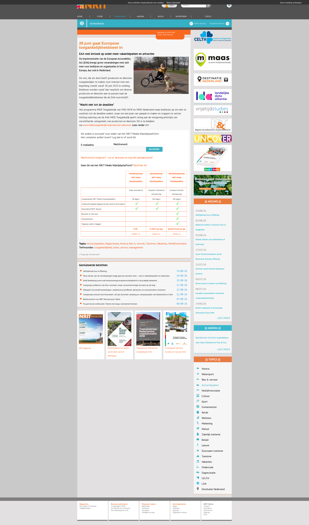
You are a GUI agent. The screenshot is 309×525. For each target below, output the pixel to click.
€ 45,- (136, 229)
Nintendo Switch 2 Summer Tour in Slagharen (211, 227)
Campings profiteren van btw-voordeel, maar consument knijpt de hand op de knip (119, 285)
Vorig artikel (200, 24)
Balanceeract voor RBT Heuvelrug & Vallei (101, 299)
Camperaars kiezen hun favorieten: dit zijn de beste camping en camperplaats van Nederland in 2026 (128, 294)
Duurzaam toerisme (212, 450)
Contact (207, 506)
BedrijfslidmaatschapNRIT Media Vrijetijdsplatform (177, 177)
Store (100, 16)
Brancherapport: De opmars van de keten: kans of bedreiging (118, 352)
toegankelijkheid (103, 247)
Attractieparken (95, 243)
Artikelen (176, 508)
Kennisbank (120, 16)
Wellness (206, 418)
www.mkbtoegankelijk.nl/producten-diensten (107, 125)
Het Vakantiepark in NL (120, 510)
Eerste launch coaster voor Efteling (211, 283)
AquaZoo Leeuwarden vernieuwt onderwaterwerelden (210, 295)
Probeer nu (136, 234)
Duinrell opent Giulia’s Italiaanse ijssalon (210, 271)
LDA (204, 483)
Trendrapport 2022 (118, 506)
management (136, 247)
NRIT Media (208, 504)
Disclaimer (208, 508)
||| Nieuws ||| (213, 201)
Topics (208, 16)
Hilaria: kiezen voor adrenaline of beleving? (210, 241)
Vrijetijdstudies (85, 508)
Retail (205, 412)
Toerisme (151, 243)
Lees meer (223, 318)
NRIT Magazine (85, 348)
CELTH (205, 478)
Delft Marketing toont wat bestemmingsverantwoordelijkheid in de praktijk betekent (120, 280)
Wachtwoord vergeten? (93, 157)
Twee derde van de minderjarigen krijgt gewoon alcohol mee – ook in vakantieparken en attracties (126, 276)
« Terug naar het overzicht (89, 254)
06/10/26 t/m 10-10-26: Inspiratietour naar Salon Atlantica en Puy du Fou (212, 340)
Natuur (205, 428)
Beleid (205, 439)
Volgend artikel (217, 24)
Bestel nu (156, 234)
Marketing (207, 423)
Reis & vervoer (137, 243)
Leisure (205, 445)
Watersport (208, 374)
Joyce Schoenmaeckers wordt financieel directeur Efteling (208, 256)
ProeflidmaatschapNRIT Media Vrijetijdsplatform (136, 177)
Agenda (140, 16)
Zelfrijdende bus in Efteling (95, 271)
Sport (205, 401)
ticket (116, 247)
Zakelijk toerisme (211, 434)
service (124, 247)
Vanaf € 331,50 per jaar (177, 229)
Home (79, 16)
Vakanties (162, 243)
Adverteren (181, 16)
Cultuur (206, 396)
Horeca (124, 243)
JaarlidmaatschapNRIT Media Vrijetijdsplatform (156, 177)
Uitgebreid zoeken (180, 512)
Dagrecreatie (112, 243)
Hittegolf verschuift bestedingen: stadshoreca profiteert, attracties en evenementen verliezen (124, 290)
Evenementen (209, 407)
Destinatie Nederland (213, 489)
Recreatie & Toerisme (88, 506)
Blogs (161, 16)
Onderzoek (207, 467)
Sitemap (207, 512)
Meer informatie (173, 3)
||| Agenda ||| (213, 328)
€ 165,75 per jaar (156, 229)
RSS (205, 514)
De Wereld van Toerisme (120, 508)
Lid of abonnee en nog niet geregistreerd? (130, 157)
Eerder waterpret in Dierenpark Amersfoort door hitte (209, 310)
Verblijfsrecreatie (177, 243)
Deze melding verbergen (291, 3)
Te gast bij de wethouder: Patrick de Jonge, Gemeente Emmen (110, 304)
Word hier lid (139, 165)
